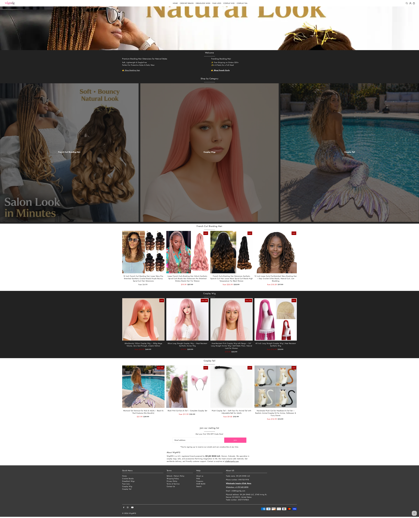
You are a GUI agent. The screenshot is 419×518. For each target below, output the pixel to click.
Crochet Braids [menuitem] (186, 3)
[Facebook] (123, 508)
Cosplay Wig (209, 293)
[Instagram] (127, 508)
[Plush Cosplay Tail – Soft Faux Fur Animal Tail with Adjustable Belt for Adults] (231, 386)
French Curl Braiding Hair (69, 152)
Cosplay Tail (349, 152)
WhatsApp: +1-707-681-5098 (237, 487)
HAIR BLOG (200, 484)
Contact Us (171, 486)
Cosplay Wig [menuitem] (228, 3)
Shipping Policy (173, 478)
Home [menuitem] (175, 3)
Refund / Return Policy (176, 476)
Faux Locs (126, 484)
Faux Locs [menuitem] (216, 3)
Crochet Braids (128, 478)
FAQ (198, 478)
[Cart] (414, 3)
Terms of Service (173, 484)
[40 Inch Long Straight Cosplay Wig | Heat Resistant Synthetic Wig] (275, 319)
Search (199, 486)
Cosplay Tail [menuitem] (242, 3)
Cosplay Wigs (210, 152)
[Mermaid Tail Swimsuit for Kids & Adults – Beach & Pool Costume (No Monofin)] (143, 386)
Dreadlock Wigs (128, 481)
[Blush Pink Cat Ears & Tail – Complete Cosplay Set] (187, 386)
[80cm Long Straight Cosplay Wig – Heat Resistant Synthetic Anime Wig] (187, 319)
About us (199, 476)
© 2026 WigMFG (129, 513)
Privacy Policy (172, 481)
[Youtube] (132, 508)
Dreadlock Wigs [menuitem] (203, 3)
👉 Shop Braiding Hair (131, 70)
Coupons (199, 481)
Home (124, 476)
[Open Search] (407, 3)
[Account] (410, 3)
